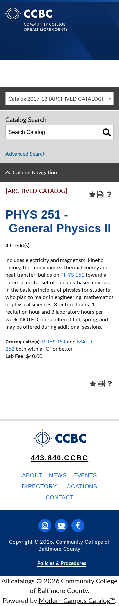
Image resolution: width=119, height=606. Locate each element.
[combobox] (59, 98)
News (57, 475)
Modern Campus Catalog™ (77, 601)
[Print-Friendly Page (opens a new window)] (100, 194)
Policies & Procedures (61, 563)
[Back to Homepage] (36, 23)
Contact (60, 497)
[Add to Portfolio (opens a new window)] (92, 194)
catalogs (23, 581)
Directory (39, 486)
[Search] (107, 132)
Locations (80, 486)
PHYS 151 (72, 275)
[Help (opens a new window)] (109, 194)
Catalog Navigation (35, 172)
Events (85, 475)
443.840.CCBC (59, 458)
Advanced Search (25, 154)
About (32, 475)
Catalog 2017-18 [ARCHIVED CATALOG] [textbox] (55, 98)
